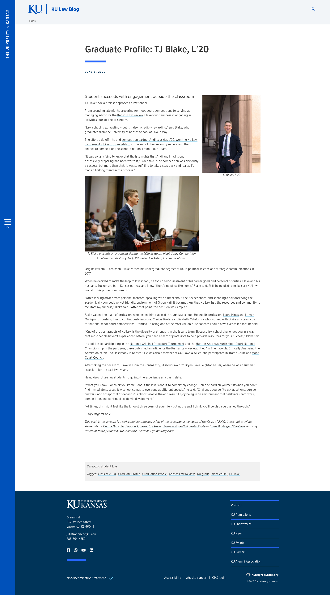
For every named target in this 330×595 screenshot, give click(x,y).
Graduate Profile (129, 474)
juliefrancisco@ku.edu (81, 534)
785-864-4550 (76, 539)
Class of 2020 (107, 474)
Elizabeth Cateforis (189, 319)
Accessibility (172, 578)
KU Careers (238, 552)
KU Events (237, 543)
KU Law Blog (65, 9)
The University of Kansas (266, 581)
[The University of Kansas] (87, 507)
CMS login (219, 578)
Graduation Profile (154, 474)
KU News (237, 533)
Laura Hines (231, 315)
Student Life (109, 466)
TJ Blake (234, 474)
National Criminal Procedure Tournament (157, 344)
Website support (197, 578)
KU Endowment (241, 524)
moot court (218, 474)
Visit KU (236, 505)
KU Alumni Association (246, 561)
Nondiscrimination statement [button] (87, 578)
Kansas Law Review (130, 115)
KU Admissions (241, 515)
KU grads (203, 474)
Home (32, 20)
